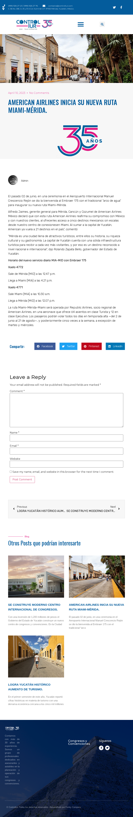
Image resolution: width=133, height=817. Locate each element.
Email (14, 446)
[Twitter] (107, 748)
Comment (17, 391)
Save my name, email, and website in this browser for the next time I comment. (63, 472)
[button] (81, 24)
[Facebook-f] (101, 748)
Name (14, 432)
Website (15, 459)
